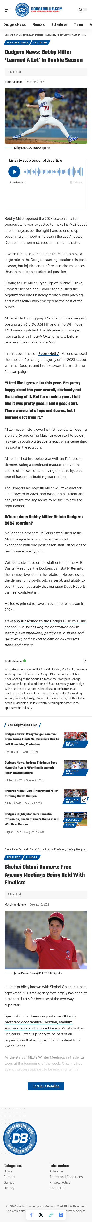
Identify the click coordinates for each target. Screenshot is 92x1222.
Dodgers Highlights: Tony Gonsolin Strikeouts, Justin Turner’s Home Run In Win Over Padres (32, 819)
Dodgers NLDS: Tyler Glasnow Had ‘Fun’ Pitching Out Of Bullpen (31, 794)
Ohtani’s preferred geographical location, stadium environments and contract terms (40, 1022)
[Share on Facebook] (31, 1215)
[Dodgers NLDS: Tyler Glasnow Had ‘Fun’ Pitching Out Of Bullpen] (75, 796)
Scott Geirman (13, 81)
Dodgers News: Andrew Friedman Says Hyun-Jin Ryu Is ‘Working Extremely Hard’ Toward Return (31, 768)
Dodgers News (17, 42)
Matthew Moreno (15, 904)
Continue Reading (46, 1086)
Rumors (31, 857)
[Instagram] (85, 661)
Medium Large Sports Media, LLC (38, 1206)
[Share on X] (41, 1215)
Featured (40, 42)
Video (70, 825)
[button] (9, 10)
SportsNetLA (48, 353)
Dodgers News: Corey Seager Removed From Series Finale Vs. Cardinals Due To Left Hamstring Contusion (32, 739)
